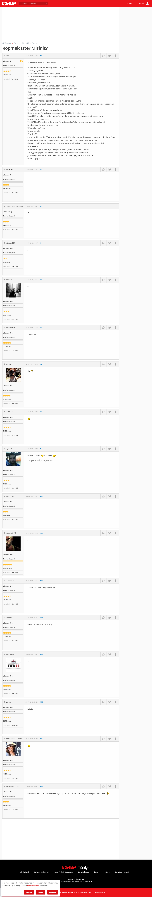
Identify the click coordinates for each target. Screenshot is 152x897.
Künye (107, 872)
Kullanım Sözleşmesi (41, 872)
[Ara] (46, 3)
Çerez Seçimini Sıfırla (122, 872)
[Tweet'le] (110, 55)
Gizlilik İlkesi (24, 872)
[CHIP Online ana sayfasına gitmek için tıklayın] (9, 5)
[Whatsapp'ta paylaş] (103, 55)
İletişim (96, 872)
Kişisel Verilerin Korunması (63, 872)
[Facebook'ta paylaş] (116, 55)
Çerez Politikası (83, 872)
